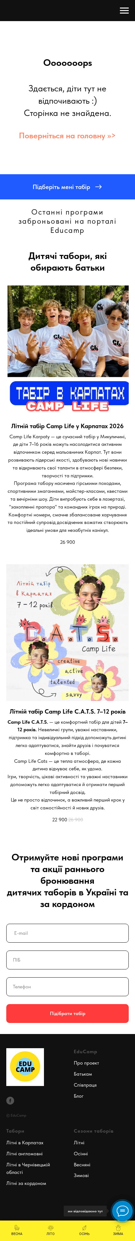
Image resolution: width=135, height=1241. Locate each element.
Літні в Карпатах (24, 1143)
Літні (79, 1143)
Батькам (83, 1074)
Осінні (81, 1154)
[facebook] (10, 1101)
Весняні (82, 1165)
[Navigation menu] (124, 11)
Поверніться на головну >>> (67, 135)
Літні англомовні (24, 1154)
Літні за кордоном (26, 1183)
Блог (79, 1096)
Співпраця (85, 1085)
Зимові (81, 1175)
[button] (67, 186)
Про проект (86, 1063)
